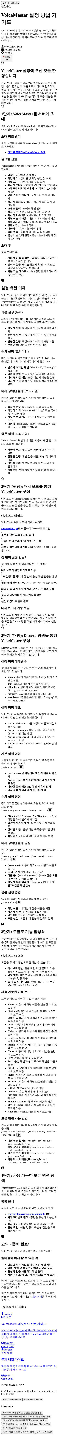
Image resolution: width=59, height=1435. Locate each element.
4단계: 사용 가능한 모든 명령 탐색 (18, 1432)
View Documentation (12, 1399)
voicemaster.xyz (9, 528)
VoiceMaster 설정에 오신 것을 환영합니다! (22, 1412)
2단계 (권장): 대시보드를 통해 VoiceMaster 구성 (25, 1420)
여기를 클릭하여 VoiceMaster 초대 (26, 152)
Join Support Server (33, 1399)
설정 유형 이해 (43, 1416)
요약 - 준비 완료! (44, 1432)
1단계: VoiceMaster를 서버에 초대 (18, 1416)
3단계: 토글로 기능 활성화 (15, 1428)
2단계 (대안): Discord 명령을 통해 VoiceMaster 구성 (26, 1424)
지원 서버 (36, 1296)
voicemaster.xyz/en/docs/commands (26, 1214)
